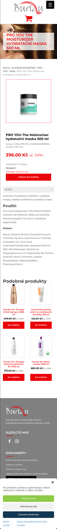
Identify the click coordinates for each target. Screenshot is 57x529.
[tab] (28, 189)
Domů (6, 68)
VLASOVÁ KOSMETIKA (24, 68)
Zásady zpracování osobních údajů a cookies (27, 474)
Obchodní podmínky (16, 469)
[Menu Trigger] (50, 5)
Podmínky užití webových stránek (22, 460)
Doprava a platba (14, 464)
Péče (12, 71)
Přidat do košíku (28, 177)
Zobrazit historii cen (17, 171)
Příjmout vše (28, 498)
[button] (52, 482)
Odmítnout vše (28, 506)
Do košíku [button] (14, 325)
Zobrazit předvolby (28, 514)
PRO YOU (25, 144)
